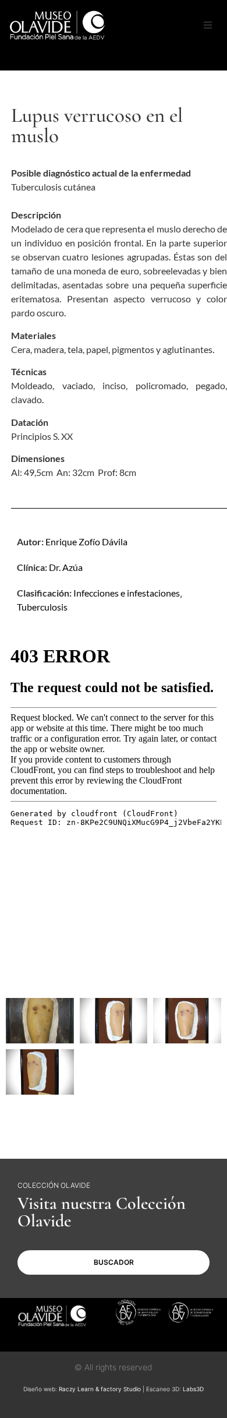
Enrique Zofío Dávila (86, 541)
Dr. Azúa (66, 567)
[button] (207, 25)
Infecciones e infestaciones (126, 592)
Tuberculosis (42, 606)
